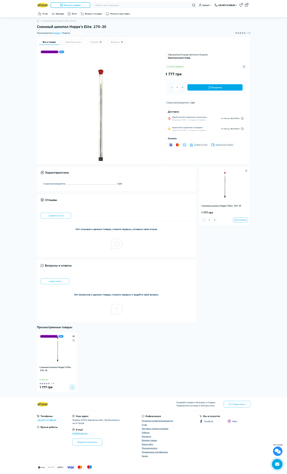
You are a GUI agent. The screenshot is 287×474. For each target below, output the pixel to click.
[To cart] (72, 387)
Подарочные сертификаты (155, 452)
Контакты (146, 436)
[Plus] (182, 87)
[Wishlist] (73, 340)
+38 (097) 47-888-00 (46, 420)
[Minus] (171, 87)
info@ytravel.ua (79, 433)
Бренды (60, 13)
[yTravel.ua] (89, 404)
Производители (149, 448)
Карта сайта (147, 444)
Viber (234, 421)
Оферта (145, 432)
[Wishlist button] (244, 66)
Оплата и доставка (120, 13)
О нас (45, 13)
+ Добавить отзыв (56, 216)
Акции (145, 456)
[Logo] (42, 5)
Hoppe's (57, 33)
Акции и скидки (93, 13)
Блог (74, 13)
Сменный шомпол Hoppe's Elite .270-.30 (55, 369)
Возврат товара (149, 440)
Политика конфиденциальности (157, 421)
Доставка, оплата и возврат (155, 428)
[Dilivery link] (242, 118)
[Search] (193, 5)
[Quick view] (73, 336)
